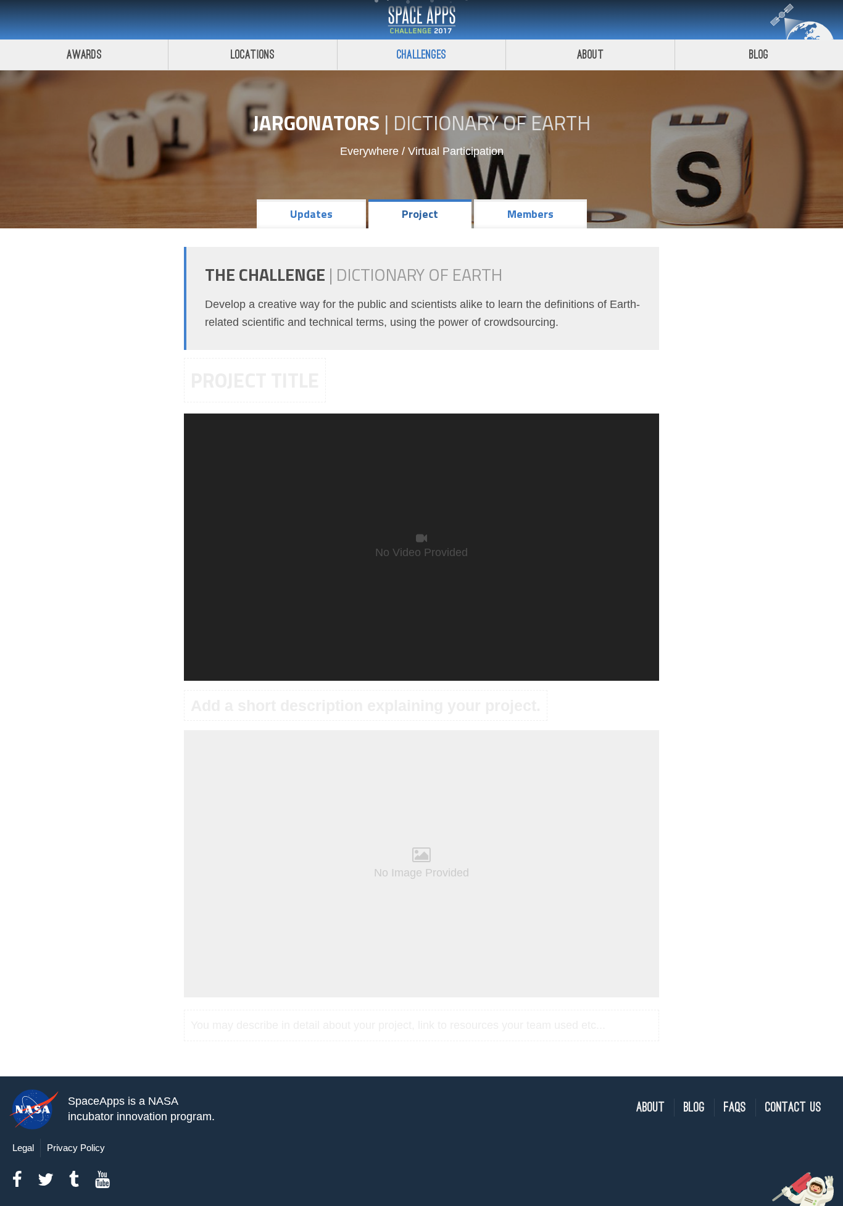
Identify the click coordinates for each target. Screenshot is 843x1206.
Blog (759, 54)
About (590, 54)
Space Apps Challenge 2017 (421, 20)
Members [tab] (530, 214)
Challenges (421, 54)
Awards (84, 54)
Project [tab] (420, 214)
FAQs (735, 1107)
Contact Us (793, 1107)
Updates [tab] (311, 214)
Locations (253, 54)
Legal (23, 1147)
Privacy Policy (76, 1147)
